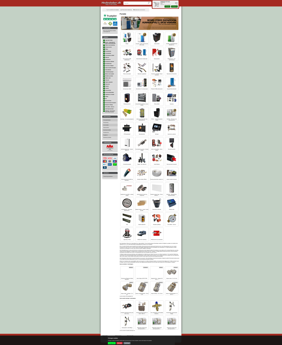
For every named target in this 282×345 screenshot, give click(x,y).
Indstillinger (127, 343)
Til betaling (167, 6)
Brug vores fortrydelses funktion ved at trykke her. (109, 31)
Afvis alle (120, 343)
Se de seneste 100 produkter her (126, 296)
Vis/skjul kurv (174, 6)
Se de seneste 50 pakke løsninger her (127, 330)
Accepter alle (112, 343)
